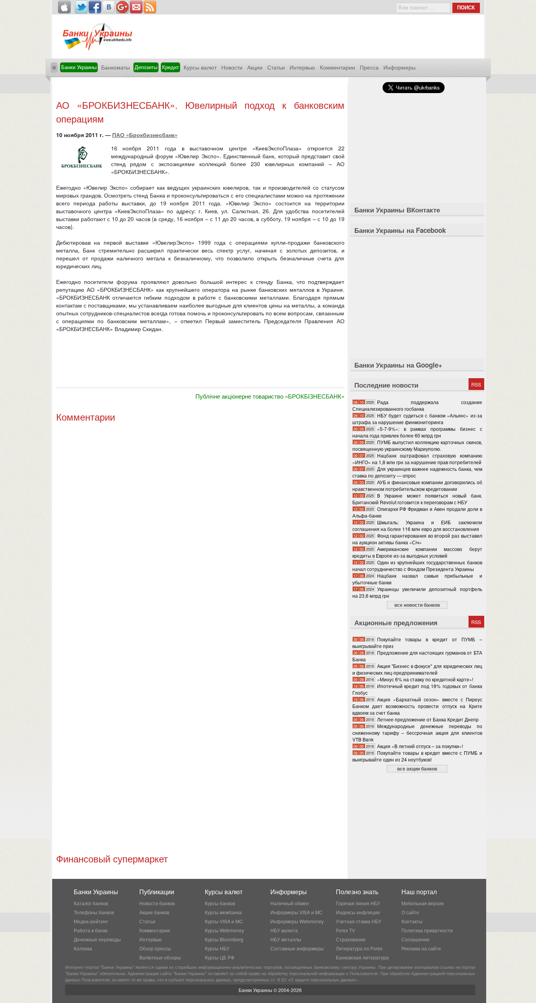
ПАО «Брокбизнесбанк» (145, 135)
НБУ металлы (285, 939)
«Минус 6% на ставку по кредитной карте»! (425, 679)
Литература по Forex (359, 948)
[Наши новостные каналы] (150, 7)
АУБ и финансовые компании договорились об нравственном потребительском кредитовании (417, 485)
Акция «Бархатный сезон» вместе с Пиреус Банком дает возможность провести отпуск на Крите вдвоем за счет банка (417, 706)
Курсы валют (200, 67)
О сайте (410, 912)
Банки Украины (79, 67)
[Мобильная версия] (64, 7)
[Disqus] (200, 531)
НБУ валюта (284, 930)
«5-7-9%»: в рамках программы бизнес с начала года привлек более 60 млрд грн (417, 432)
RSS (476, 384)
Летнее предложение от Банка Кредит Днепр (428, 719)
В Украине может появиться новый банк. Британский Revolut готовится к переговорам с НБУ (417, 498)
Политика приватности (427, 930)
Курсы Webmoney (224, 930)
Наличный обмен (289, 903)
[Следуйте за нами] (81, 7)
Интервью (302, 67)
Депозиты (146, 67)
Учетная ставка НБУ (358, 921)
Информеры (399, 67)
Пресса (369, 67)
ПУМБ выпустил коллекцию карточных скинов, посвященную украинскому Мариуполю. (417, 445)
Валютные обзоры (160, 957)
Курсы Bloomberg (224, 939)
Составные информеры (297, 948)
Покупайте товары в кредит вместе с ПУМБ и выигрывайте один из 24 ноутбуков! (417, 756)
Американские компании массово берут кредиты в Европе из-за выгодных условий (417, 552)
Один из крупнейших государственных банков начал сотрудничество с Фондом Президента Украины (417, 565)
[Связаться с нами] (136, 7)
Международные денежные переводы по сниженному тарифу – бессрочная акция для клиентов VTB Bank (417, 733)
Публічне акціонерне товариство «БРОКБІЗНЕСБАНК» (270, 396)
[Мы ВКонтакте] (108, 7)
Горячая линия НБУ (358, 903)
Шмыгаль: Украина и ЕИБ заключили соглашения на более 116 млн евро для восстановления (417, 525)
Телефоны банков (94, 912)
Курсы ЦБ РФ (219, 957)
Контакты (412, 921)
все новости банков (417, 604)
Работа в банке (91, 930)
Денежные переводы (97, 939)
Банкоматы (115, 67)
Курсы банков (220, 903)
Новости (231, 67)
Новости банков (157, 903)
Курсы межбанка (223, 912)
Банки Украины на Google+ (398, 365)
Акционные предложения (396, 622)
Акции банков (154, 912)
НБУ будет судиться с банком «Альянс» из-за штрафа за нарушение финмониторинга (417, 418)
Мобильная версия (422, 903)
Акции (255, 67)
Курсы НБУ (217, 948)
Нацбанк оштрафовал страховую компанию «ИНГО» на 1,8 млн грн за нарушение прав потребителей (417, 458)
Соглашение (415, 939)
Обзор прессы (155, 948)
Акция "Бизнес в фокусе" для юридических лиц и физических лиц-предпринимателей (417, 669)
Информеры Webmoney (297, 921)
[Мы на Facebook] (95, 7)
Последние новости (386, 385)
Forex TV (345, 930)
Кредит (170, 67)
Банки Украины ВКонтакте (397, 209)
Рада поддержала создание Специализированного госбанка (417, 405)
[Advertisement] (200, 89)
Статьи (276, 67)
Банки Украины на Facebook (400, 230)
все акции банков (417, 768)
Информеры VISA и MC (296, 912)
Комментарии (337, 67)
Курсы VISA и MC (224, 921)
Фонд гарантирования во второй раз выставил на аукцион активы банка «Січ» (417, 538)
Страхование (351, 939)
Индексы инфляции (358, 912)
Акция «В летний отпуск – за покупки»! (420, 746)
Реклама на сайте (421, 948)
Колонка (83, 948)
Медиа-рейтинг (91, 921)
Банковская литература (362, 957)
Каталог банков (91, 903)
